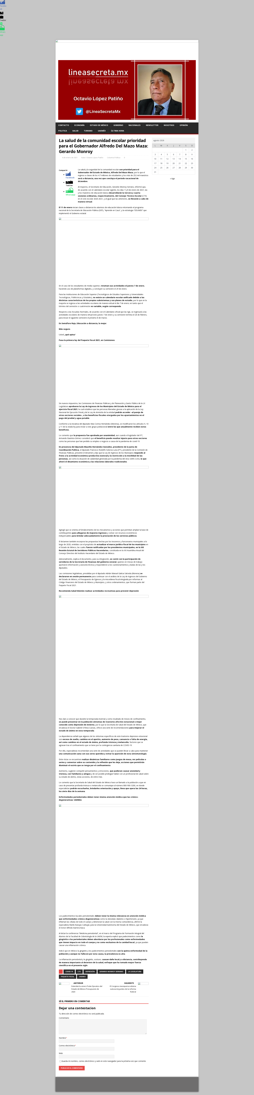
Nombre (62, 1038)
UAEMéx (102, 130)
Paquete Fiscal (67, 976)
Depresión (90, 971)
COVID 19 (69, 971)
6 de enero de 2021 (70, 157)
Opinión (184, 125)
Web (61, 1053)
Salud (75, 130)
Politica (62, 130)
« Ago (172, 178)
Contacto (63, 125)
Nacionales (134, 125)
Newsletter (152, 125)
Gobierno (118, 125)
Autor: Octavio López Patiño (92, 157)
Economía (79, 125)
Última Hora (117, 130)
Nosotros (169, 125)
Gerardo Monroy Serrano (111, 971)
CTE (79, 971)
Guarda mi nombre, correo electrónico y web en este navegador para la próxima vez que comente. (104, 1061)
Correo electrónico (67, 1045)
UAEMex (82, 976)
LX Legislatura (134, 971)
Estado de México (99, 125)
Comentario (64, 1018)
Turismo (88, 130)
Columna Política (113, 157)
